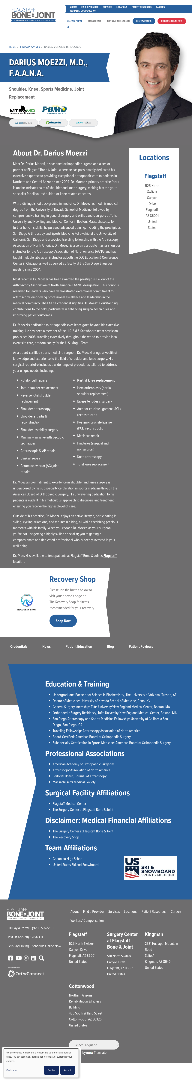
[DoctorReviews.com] (24, 122)
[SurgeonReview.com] (83, 122)
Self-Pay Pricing (144, 21)
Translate (100, 1052)
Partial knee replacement (96, 380)
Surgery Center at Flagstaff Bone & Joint (122, 940)
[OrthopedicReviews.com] (54, 122)
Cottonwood (81, 986)
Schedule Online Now (171, 21)
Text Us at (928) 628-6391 (118, 21)
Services (107, 7)
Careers (160, 7)
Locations (121, 7)
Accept (67, 1070)
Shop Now (63, 621)
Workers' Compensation (83, 11)
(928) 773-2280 (94, 21)
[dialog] (41, 1063)
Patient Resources (142, 7)
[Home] (33, 14)
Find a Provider (89, 7)
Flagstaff (110, 555)
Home (12, 47)
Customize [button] (11, 1070)
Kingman (154, 934)
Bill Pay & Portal (74, 21)
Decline (51, 1070)
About (73, 7)
